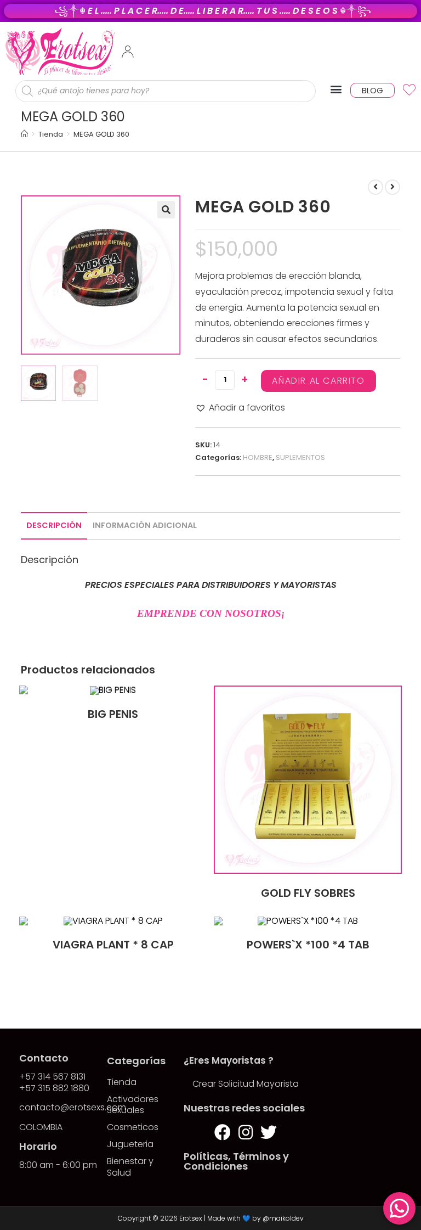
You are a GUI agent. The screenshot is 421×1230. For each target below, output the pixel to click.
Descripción (54, 525)
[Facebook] (222, 1132)
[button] (336, 89)
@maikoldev (283, 1218)
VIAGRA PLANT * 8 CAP (113, 944)
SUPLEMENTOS (300, 457)
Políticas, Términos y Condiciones (236, 1161)
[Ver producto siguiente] (392, 187)
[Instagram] (245, 1132)
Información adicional (145, 525)
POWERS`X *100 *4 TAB (308, 944)
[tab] (54, 526)
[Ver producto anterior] (375, 187)
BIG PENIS (113, 714)
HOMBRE (257, 457)
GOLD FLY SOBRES (308, 893)
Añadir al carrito (318, 380)
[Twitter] (268, 1132)
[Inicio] (24, 134)
